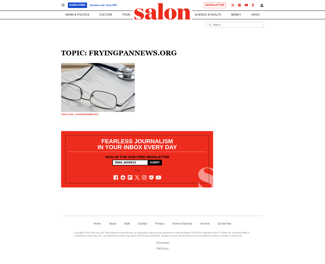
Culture (105, 15)
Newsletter (214, 5)
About (112, 224)
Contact (142, 224)
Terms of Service (182, 224)
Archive (205, 224)
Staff (127, 224)
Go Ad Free (224, 224)
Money (236, 15)
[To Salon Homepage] (162, 11)
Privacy (159, 224)
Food (126, 15)
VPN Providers (162, 243)
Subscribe (77, 5)
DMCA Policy (163, 249)
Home (97, 224)
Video (255, 15)
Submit (155, 162)
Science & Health (208, 15)
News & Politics (77, 15)
